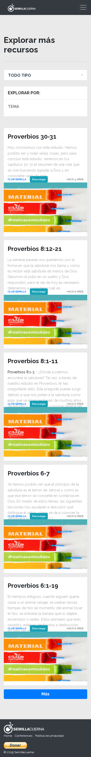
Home (8, 735)
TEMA (13, 106)
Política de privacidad (49, 735)
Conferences (23, 735)
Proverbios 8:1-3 (21, 372)
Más (45, 694)
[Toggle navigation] (83, 7)
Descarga (39, 179)
